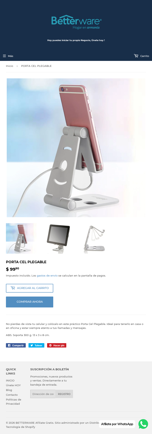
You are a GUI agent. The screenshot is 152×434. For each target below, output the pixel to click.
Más (10, 56)
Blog (9, 390)
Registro (64, 394)
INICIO (10, 380)
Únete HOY (13, 385)
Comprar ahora (30, 301)
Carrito (144, 56)
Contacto (12, 394)
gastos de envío (47, 275)
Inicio (9, 65)
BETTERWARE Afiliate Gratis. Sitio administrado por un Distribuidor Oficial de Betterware (75, 422)
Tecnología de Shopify (20, 426)
